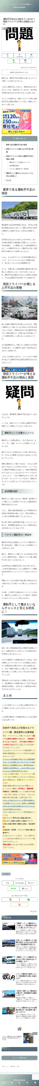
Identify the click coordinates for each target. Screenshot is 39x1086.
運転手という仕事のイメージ (19, 162)
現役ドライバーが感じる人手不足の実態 (19, 150)
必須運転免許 (14, 166)
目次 (18, 138)
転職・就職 (7, 874)
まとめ (8, 180)
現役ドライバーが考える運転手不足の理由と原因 (19, 157)
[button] (25, 61)
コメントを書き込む (19, 1058)
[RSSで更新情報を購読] (19, 905)
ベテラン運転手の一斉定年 (19, 169)
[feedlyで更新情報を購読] (28, 899)
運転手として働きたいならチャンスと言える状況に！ (19, 174)
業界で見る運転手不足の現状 (16, 145)
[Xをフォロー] (10, 899)
